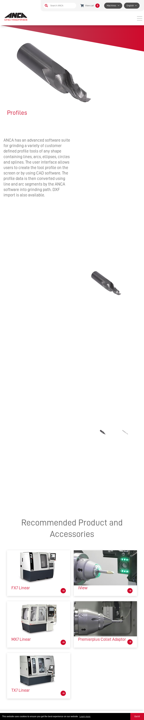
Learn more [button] (84, 716)
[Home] (16, 16)
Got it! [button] (137, 716)
